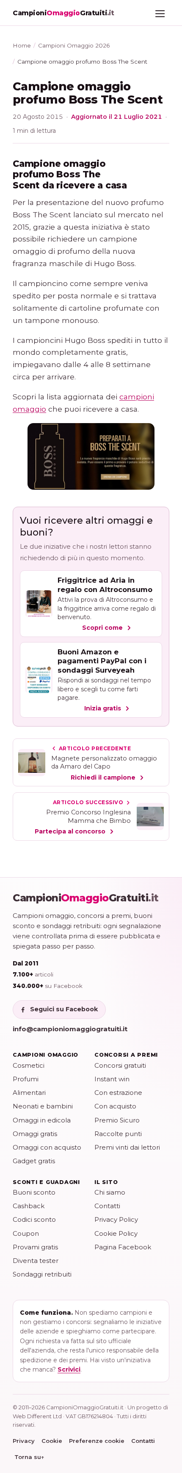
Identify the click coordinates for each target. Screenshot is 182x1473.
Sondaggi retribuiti (42, 1274)
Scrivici (69, 1369)
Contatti (107, 1206)
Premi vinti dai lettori (127, 1147)
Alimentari (29, 1093)
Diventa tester (35, 1261)
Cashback (28, 1206)
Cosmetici (28, 1065)
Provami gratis (35, 1247)
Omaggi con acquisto (47, 1147)
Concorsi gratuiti (120, 1065)
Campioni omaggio (45, 1055)
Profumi (26, 1079)
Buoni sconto (34, 1192)
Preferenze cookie (96, 1440)
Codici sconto (34, 1219)
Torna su (29, 1456)
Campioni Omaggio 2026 (74, 45)
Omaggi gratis (35, 1134)
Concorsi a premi (126, 1055)
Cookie (51, 1440)
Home (22, 45)
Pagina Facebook (122, 1247)
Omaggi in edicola (42, 1120)
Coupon (26, 1233)
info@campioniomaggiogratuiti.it (70, 1029)
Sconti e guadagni (46, 1182)
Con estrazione (118, 1093)
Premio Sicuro (117, 1120)
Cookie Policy (116, 1233)
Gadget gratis (34, 1161)
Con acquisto (115, 1106)
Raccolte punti (118, 1134)
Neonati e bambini (43, 1106)
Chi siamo (109, 1192)
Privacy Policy (116, 1219)
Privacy (24, 1440)
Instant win (112, 1079)
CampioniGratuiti (86, 898)
